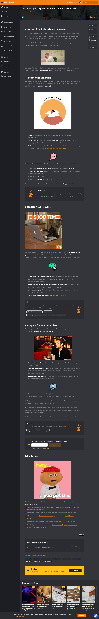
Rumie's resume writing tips (47, 516)
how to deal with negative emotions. (59, 148)
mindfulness (37, 135)
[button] (96, 616)
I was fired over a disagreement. (57, 315)
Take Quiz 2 (92, 47)
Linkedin (57, 295)
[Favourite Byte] (34, 601)
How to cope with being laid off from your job (54, 507)
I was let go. (48, 312)
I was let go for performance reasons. (37, 315)
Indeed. (65, 295)
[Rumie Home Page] (2, 2)
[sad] (72, 547)
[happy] (80, 547)
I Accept (81, 615)
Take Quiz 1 (92, 44)
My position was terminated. (34, 312)
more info (21, 616)
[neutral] (76, 547)
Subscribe (55, 445)
